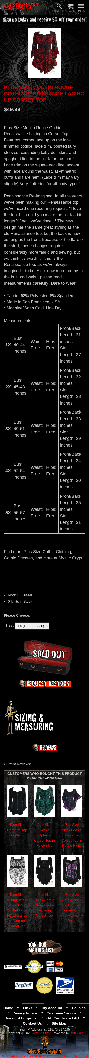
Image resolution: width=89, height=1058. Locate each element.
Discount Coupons (21, 1018)
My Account (52, 1008)
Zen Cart (76, 1033)
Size (8, 625)
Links (27, 1008)
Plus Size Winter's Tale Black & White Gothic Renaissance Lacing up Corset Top (17, 910)
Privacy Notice (25, 1013)
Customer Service (61, 1013)
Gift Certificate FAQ (62, 1018)
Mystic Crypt (41, 1033)
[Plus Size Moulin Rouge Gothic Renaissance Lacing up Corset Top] (44, 53)
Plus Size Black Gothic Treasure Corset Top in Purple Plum (71, 835)
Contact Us (32, 1023)
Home (8, 1008)
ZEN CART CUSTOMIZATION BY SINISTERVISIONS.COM (44, 1056)
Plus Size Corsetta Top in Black (17, 830)
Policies (79, 1008)
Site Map (59, 1023)
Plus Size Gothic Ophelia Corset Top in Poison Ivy (44, 835)
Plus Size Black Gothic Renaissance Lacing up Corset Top (44, 905)
